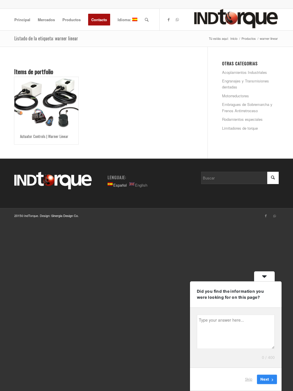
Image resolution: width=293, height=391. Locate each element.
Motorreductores (235, 95)
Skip (248, 379)
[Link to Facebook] (168, 19)
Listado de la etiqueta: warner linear (46, 38)
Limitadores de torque (240, 128)
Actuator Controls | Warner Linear (44, 136)
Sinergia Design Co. (65, 215)
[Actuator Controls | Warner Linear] (46, 103)
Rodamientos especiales (242, 119)
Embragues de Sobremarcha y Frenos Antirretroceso (247, 107)
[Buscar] (146, 19)
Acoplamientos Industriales (244, 72)
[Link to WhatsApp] (177, 19)
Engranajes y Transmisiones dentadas (245, 84)
